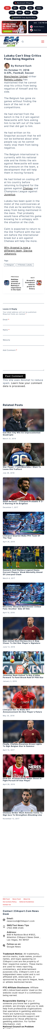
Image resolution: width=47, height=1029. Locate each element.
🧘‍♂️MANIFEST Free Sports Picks (23, 17)
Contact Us (7, 904)
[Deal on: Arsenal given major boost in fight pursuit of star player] (23, 765)
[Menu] (42, 41)
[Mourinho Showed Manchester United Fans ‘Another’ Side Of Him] (23, 594)
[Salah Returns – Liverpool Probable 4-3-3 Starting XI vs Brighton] (23, 488)
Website (6, 340)
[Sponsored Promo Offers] (14, 27)
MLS (27, 12)
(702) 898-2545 (15, 928)
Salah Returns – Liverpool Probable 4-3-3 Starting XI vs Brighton (23, 502)
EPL (35, 12)
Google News (14, 946)
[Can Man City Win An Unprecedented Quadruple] (23, 420)
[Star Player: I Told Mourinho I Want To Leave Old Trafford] (23, 454)
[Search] (23, 41)
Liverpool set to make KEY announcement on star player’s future (22, 710)
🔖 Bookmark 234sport (23, 3)
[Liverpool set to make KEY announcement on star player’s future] (23, 697)
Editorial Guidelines (27, 901)
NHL (30, 8)
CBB (19, 12)
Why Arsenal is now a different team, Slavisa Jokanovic (18, 250)
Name (6, 330)
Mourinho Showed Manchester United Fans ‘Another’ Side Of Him (22, 607)
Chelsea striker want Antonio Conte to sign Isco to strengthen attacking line (23, 814)
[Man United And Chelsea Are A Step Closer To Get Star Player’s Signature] (23, 628)
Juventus (9, 194)
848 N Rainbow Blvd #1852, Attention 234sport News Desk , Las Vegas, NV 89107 (23, 937)
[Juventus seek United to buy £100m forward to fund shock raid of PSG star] (23, 662)
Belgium (9, 265)
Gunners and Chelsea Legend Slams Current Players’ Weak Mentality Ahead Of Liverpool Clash (23, 572)
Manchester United (16, 76)
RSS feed (6, 899)
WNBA (39, 8)
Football (18, 72)
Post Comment (14, 376)
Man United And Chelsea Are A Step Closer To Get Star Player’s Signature (21, 642)
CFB (12, 12)
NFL (15, 8)
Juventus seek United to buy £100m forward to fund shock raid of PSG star (23, 676)
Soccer (29, 72)
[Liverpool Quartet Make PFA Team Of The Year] (23, 523)
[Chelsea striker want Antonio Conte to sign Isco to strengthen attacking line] (23, 800)
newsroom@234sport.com (21, 921)
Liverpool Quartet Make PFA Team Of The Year (21, 537)
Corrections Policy (10, 901)
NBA (7, 8)
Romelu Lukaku (13, 79)
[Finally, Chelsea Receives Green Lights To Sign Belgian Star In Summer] (23, 731)
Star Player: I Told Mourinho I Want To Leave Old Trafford (22, 468)
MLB (23, 8)
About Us (27, 899)
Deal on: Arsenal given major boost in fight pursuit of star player (22, 779)
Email (6, 320)
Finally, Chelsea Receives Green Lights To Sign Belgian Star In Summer (22, 745)
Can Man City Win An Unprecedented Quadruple (21, 433)
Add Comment (10, 350)
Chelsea (28, 188)
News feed (17, 899)
